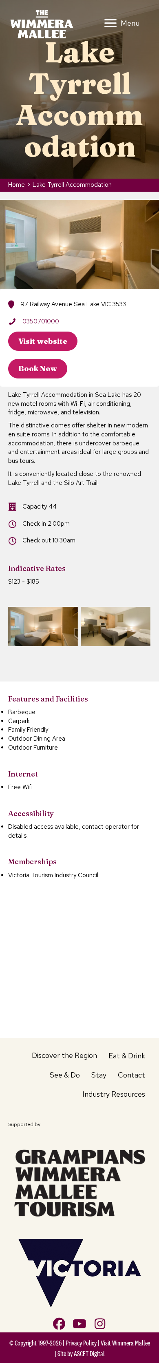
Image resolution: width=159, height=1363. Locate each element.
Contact (131, 1075)
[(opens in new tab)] (79, 1181)
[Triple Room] (115, 626)
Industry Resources (113, 1094)
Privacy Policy (81, 1343)
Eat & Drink (126, 1055)
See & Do (65, 1075)
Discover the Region (64, 1055)
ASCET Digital (89, 1354)
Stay (98, 1075)
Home (16, 185)
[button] (59, 1324)
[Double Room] (43, 626)
